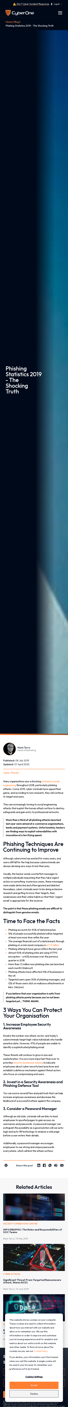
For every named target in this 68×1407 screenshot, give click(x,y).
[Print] (6, 1165)
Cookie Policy (40, 1351)
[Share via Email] (62, 1165)
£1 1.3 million (52, 945)
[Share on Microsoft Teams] (56, 1165)
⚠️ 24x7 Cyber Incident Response (31, 4)
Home (9, 21)
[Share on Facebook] (44, 1165)
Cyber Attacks (11, 1274)
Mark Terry (8, 1238)
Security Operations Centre (20, 1223)
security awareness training (28, 1062)
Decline (34, 1393)
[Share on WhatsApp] (50, 1165)
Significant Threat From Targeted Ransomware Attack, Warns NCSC (32, 1281)
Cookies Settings (34, 1376)
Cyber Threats (11, 772)
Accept (34, 1385)
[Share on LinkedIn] (38, 1165)
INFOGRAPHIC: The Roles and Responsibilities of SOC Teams (32, 1231)
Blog (16, 21)
